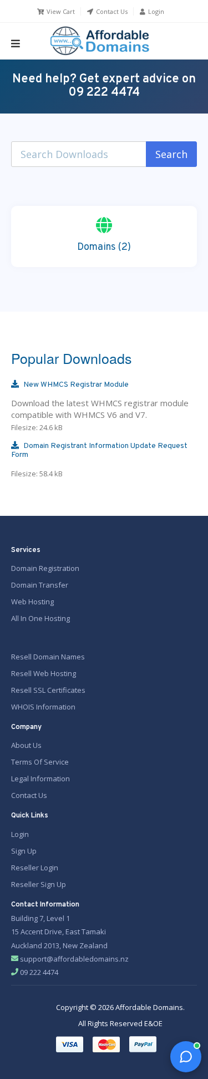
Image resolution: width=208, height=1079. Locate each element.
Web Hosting (32, 602)
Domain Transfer (39, 585)
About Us (26, 745)
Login (155, 11)
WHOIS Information (43, 707)
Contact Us (111, 11)
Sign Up (24, 851)
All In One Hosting (40, 618)
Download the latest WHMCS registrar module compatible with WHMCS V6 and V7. (100, 406)
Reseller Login (34, 868)
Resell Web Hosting (43, 673)
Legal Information (40, 778)
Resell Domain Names (48, 657)
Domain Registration (45, 568)
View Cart (60, 11)
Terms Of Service (40, 762)
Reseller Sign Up (38, 884)
